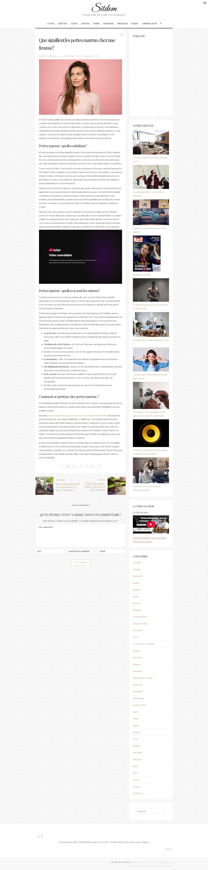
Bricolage (137, 610)
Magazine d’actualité (142, 274)
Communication (149, 23)
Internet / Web (139, 705)
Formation (137, 671)
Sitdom (104, 9)
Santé (73, 56)
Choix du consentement (164, 866)
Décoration (138, 630)
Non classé (137, 752)
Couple (74, 23)
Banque (136, 583)
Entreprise (108, 23)
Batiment (137, 589)
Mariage (136, 732)
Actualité (137, 562)
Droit (135, 637)
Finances (137, 664)
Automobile (138, 576)
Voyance (136, 786)
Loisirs (96, 23)
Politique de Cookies (156, 862)
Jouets (135, 712)
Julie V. (45, 56)
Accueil (51, 23)
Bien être (62, 23)
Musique (136, 745)
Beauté (136, 596)
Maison (134, 23)
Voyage (136, 779)
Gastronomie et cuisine (143, 678)
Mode (135, 739)
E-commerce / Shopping (144, 644)
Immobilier (122, 23)
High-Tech (137, 684)
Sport (135, 773)
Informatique (139, 698)
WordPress (138, 793)
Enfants (85, 23)
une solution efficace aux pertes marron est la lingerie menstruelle (77, 415)
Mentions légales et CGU (140, 862)
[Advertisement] (151, 76)
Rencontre (137, 759)
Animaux (136, 569)
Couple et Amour (140, 623)
